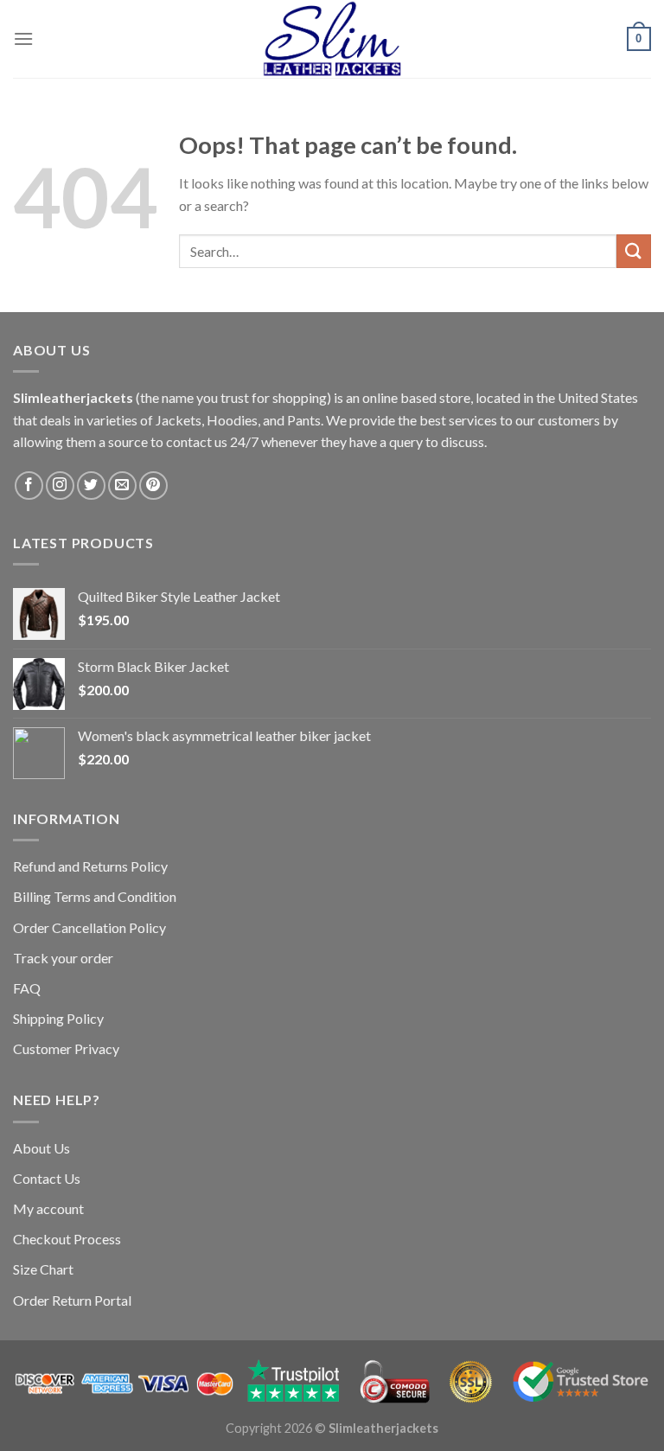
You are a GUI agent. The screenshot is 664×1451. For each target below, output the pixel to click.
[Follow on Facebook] (29, 485)
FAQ (27, 988)
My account (48, 1208)
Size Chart (43, 1269)
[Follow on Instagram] (60, 485)
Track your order (63, 957)
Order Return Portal (72, 1300)
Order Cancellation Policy (89, 927)
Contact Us (46, 1178)
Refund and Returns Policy (90, 866)
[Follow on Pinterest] (153, 485)
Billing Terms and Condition (94, 896)
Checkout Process (67, 1238)
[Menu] (23, 38)
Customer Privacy (66, 1048)
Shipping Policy (58, 1018)
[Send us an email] (122, 485)
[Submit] (633, 251)
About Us (41, 1148)
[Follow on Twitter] (91, 485)
